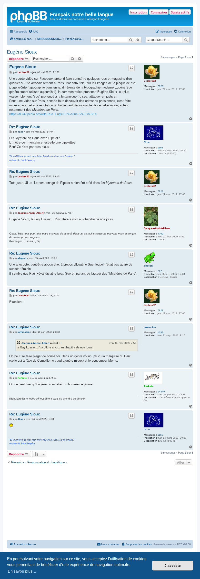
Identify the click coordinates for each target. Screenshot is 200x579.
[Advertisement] (100, 503)
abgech (148, 265)
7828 (160, 86)
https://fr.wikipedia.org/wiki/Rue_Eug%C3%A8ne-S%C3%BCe (53, 114)
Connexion (159, 12)
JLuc (147, 142)
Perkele (148, 386)
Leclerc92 (150, 80)
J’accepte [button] (173, 566)
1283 (160, 332)
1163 (160, 147)
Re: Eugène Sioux (24, 127)
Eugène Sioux (22, 52)
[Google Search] (186, 40)
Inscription (138, 12)
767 (160, 271)
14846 (161, 391)
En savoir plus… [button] (22, 571)
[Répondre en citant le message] (131, 68)
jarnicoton (150, 327)
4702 (160, 233)
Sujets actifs (180, 12)
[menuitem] (33, 31)
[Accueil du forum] (29, 16)
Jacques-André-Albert (157, 228)
